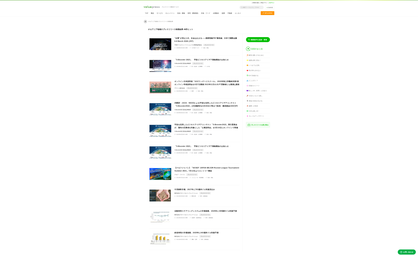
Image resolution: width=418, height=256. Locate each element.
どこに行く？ (253, 80)
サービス (160, 13)
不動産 (230, 13)
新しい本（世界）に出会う (258, 91)
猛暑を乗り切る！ (255, 60)
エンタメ (238, 13)
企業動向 (216, 13)
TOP (146, 13)
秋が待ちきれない (255, 70)
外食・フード (205, 13)
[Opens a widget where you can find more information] (407, 252)
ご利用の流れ (255, 2)
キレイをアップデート (256, 116)
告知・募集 (181, 13)
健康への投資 (253, 106)
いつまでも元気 (254, 65)
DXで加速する (253, 75)
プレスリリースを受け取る (260, 125)
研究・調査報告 (193, 13)
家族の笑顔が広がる (255, 101)
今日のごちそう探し (255, 96)
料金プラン (264, 2)
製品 (152, 13)
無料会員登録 (267, 13)
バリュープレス (152, 7)
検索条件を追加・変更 (259, 40)
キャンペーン (170, 13)
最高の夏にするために (256, 55)
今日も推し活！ (254, 111)
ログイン (271, 2)
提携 (223, 13)
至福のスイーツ (254, 86)
